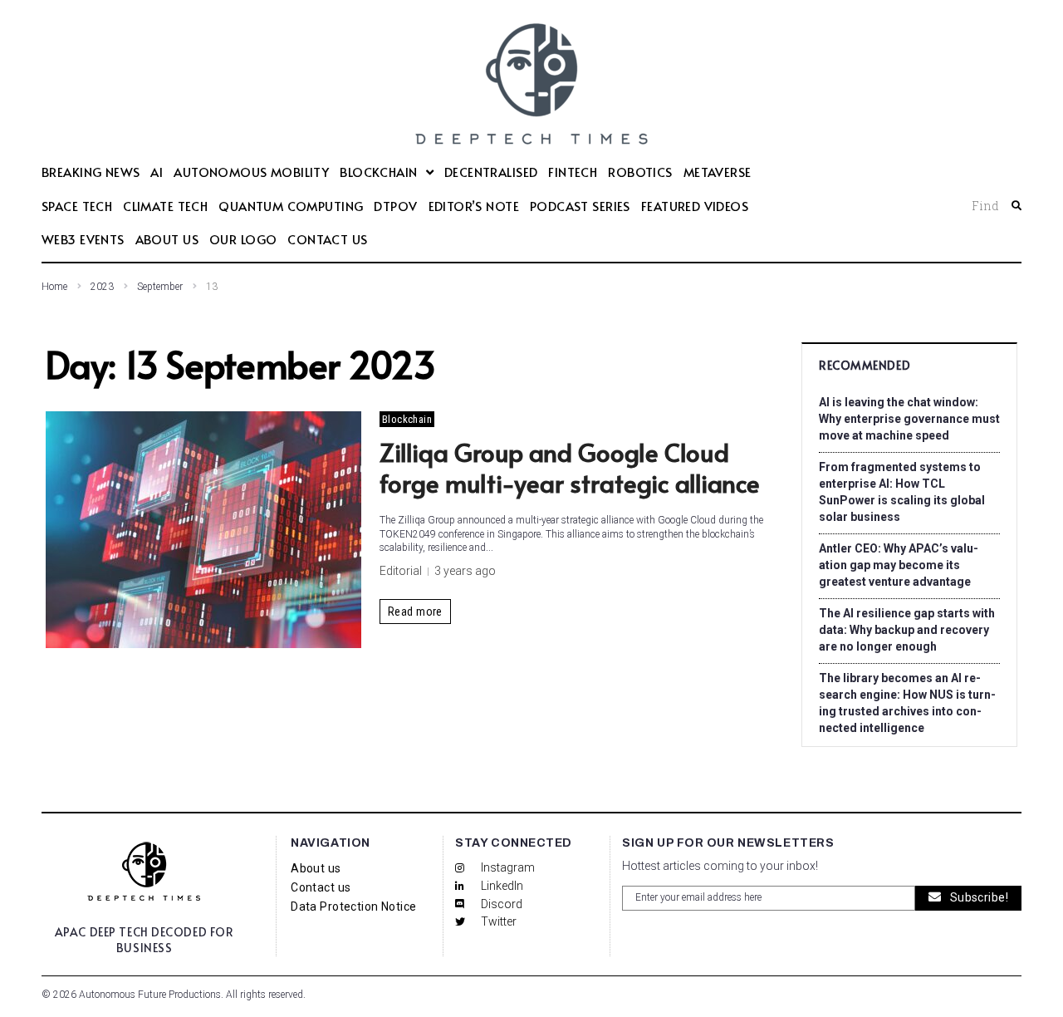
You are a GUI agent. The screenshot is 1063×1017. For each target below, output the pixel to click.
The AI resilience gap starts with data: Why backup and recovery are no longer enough (907, 630)
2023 (102, 286)
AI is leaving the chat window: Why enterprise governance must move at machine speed (909, 419)
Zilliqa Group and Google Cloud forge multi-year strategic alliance (573, 467)
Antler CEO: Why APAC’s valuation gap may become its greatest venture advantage (898, 565)
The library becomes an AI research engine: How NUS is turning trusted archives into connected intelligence (907, 702)
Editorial (401, 570)
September (160, 286)
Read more (415, 611)
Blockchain (407, 419)
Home (54, 286)
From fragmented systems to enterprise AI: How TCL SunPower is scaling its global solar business (902, 491)
